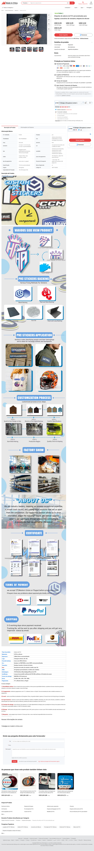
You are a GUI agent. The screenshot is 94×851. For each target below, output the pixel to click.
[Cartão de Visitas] (90, 134)
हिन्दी (66, 840)
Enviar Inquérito (63, 35)
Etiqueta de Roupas (28, 806)
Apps (82, 7)
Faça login (57, 120)
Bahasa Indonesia (87, 840)
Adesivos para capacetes (52, 806)
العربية (54, 840)
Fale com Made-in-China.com (55, 838)
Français (27, 840)
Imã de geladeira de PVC (6, 811)
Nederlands (49, 840)
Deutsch (44, 840)
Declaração (26, 838)
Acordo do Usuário (33, 838)
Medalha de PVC (50, 811)
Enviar (14, 761)
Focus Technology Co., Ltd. (44, 842)
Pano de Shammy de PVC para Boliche (78, 811)
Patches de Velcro (5, 806)
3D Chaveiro (4, 809)
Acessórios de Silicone (36, 827)
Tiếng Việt (80, 840)
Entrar (91, 4)
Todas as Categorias (8, 7)
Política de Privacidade (43, 838)
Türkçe (75, 840)
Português (22, 840)
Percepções (73, 838)
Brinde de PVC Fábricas (65, 827)
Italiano (39, 840)
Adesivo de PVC (23, 10)
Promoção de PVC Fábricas (50, 827)
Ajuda (75, 7)
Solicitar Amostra (84, 38)
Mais (2, 833)
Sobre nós (20, 838)
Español (17, 840)
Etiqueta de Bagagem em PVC (54, 809)
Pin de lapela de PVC (28, 809)
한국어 (58, 840)
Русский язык (33, 840)
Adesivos (16, 10)
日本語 (63, 840)
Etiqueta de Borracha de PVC (76, 809)
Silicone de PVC (76, 827)
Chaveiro (72, 806)
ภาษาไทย (71, 840)
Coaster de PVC (27, 811)
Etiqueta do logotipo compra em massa (11, 830)
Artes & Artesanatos (9, 10)
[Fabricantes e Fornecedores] (9, 3)
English (12, 840)
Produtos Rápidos (66, 838)
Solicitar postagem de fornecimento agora (49, 761)
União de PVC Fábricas (23, 827)
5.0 (74, 130)
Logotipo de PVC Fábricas (8, 827)
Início (2, 10)
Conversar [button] (84, 35)
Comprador (67, 7)
